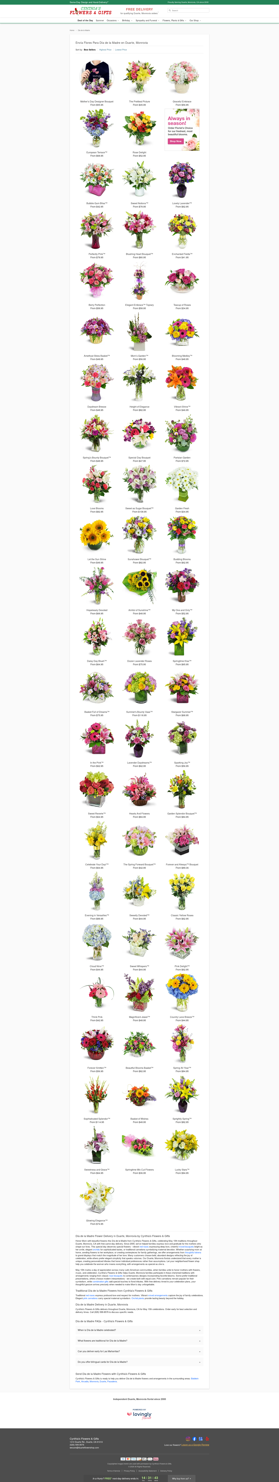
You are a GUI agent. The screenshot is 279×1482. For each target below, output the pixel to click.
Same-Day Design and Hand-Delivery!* (89, 2)
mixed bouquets (186, 1246)
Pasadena (112, 1381)
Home (72, 30)
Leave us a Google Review (195, 1444)
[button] (271, 1469)
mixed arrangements (158, 1295)
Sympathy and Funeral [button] (147, 20)
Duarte (103, 1381)
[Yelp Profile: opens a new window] (207, 1439)
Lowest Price (121, 49)
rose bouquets (116, 1275)
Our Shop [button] (194, 20)
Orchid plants (138, 1298)
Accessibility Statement (147, 1471)
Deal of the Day (85, 20)
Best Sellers (90, 49)
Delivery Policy (166, 1471)
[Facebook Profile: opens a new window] (194, 1439)
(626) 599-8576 (77, 1444)
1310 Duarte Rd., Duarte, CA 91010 (86, 1441)
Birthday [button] (126, 20)
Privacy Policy (129, 1471)
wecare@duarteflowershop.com (84, 1447)
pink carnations (90, 1298)
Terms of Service (113, 1471)
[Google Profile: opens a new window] (201, 1439)
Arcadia (84, 1381)
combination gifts (101, 1281)
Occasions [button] (112, 20)
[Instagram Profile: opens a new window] (188, 1439)
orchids (96, 1249)
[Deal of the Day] (182, 130)
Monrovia (94, 1381)
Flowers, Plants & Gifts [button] (173, 20)
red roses (144, 1246)
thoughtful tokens (193, 1252)
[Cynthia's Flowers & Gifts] (91, 11)
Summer (100, 20)
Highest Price (105, 49)
